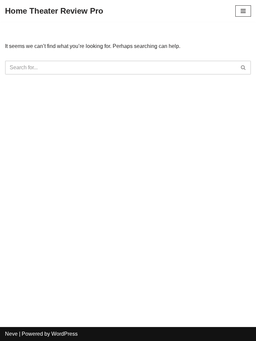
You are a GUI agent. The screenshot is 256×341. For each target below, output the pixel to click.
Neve (11, 334)
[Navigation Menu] (243, 11)
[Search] (243, 68)
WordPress (64, 334)
